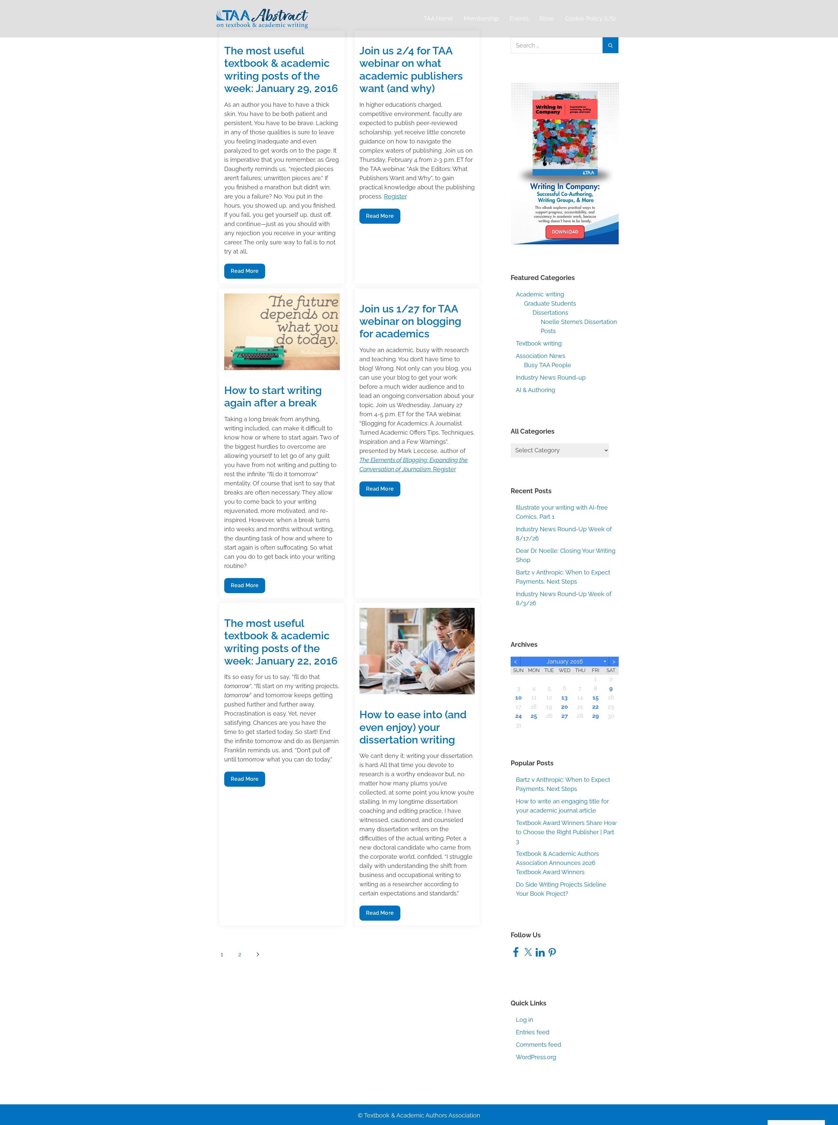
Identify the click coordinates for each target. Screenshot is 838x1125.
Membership (481, 18)
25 (534, 715)
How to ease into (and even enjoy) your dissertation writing (412, 727)
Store (546, 18)
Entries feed (532, 1032)
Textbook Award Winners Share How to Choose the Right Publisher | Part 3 (566, 832)
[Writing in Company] (565, 162)
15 (595, 697)
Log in (524, 1019)
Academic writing (540, 294)
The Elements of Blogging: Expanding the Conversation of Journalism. (413, 465)
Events (519, 18)
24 (518, 715)
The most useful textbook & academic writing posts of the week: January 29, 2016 (281, 69)
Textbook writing (539, 343)
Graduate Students (550, 303)
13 (564, 697)
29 (595, 715)
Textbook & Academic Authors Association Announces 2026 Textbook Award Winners (557, 862)
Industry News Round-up (551, 377)
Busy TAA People (547, 365)
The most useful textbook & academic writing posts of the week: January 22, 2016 (280, 642)
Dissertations (550, 312)
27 (564, 715)
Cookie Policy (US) (590, 18)
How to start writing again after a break (273, 396)
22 (595, 706)
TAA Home (438, 18)
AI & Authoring (535, 389)
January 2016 (565, 661)
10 (518, 697)
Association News (540, 355)
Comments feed (538, 1044)
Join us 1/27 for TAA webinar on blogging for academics (410, 321)
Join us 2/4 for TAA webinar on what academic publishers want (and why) (411, 69)
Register (395, 196)
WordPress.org (536, 1057)
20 (564, 706)
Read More (244, 273)
